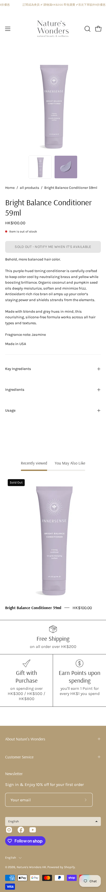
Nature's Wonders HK (31, 867)
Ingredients (14, 389)
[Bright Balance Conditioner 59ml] (40, 167)
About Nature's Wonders (25, 738)
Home (10, 187)
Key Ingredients (18, 369)
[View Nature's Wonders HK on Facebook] (21, 830)
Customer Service (19, 756)
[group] (53, 544)
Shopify (69, 867)
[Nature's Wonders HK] (53, 28)
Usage (10, 410)
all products (29, 187)
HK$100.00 (82, 607)
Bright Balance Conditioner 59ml (33, 607)
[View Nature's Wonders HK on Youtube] (33, 830)
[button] (87, 28)
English (10, 857)
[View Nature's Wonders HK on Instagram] (9, 830)
